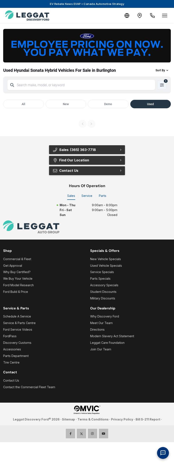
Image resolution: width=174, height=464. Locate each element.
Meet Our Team (101, 323)
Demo (108, 104)
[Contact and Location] (139, 15)
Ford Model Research (18, 285)
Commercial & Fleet (17, 259)
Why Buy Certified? (17, 272)
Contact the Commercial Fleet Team (29, 387)
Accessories (12, 349)
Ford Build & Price (15, 291)
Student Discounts (103, 291)
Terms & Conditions (93, 419)
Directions (97, 329)
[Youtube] (103, 433)
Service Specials (102, 272)
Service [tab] (86, 195)
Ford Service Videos (17, 329)
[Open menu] (164, 15)
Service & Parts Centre (19, 323)
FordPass (10, 336)
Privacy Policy (122, 419)
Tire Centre (11, 362)
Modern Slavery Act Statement (112, 336)
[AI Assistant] (163, 453)
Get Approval (12, 265)
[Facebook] (70, 433)
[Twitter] (81, 433)
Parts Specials (100, 278)
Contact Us (11, 380)
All (23, 104)
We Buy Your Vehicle (17, 278)
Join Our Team (100, 349)
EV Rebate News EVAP (87, 4)
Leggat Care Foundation (107, 342)
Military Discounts (102, 298)
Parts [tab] (102, 195)
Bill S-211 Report (148, 419)
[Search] (12, 85)
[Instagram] (92, 433)
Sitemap (68, 419)
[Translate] (127, 15)
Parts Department (16, 356)
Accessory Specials (104, 285)
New (66, 104)
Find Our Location (74, 160)
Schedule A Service (17, 316)
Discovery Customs (17, 342)
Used (150, 104)
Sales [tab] (71, 195)
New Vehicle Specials (105, 259)
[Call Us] (152, 15)
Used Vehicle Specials (106, 265)
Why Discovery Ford (104, 316)
